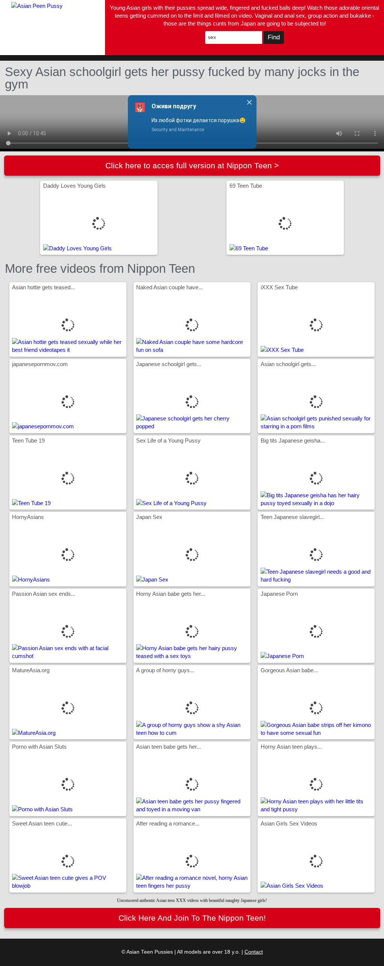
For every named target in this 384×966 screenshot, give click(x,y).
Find (274, 37)
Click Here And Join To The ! (192, 918)
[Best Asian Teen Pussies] (52, 27)
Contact (253, 952)
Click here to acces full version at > (192, 165)
